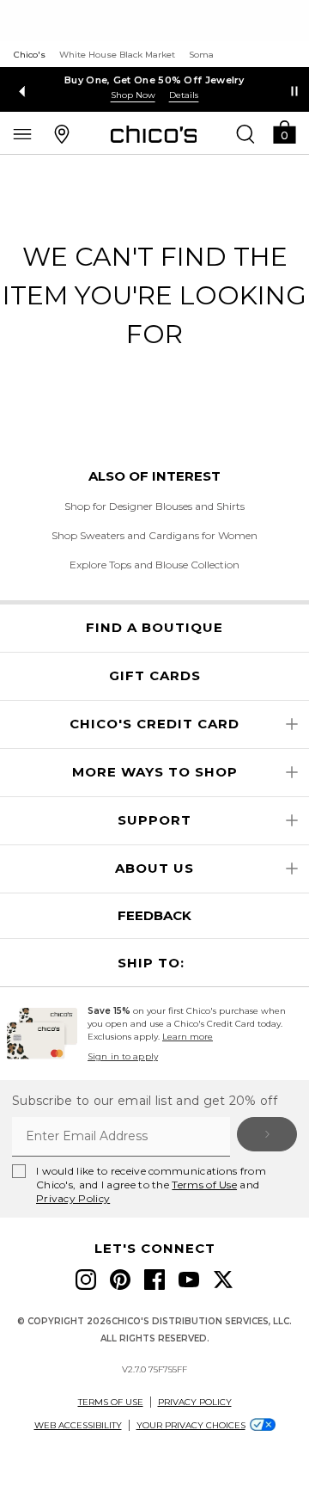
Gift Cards (155, 676)
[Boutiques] (62, 133)
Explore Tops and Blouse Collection (154, 564)
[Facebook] (154, 1279)
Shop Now (133, 95)
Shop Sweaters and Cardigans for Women (155, 535)
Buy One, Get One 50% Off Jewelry (154, 80)
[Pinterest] (120, 1279)
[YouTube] (189, 1279)
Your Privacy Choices (190, 1425)
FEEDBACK (154, 915)
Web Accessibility (78, 1425)
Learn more (187, 1036)
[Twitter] (223, 1279)
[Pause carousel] (294, 91)
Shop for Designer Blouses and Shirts (154, 506)
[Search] (245, 133)
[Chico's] (154, 134)
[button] (284, 131)
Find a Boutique (154, 628)
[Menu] (22, 133)
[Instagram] (86, 1279)
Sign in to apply (123, 1056)
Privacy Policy (73, 1198)
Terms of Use (204, 1184)
